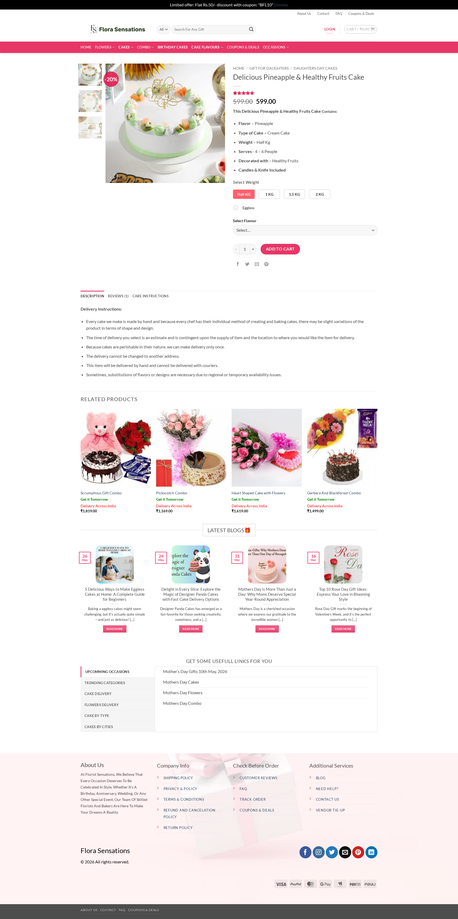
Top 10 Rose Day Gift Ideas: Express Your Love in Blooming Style (343, 594)
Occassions (274, 47)
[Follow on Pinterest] (358, 852)
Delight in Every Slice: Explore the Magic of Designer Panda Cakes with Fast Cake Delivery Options (191, 594)
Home (86, 47)
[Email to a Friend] (257, 264)
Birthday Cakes (173, 47)
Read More (115, 628)
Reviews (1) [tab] (118, 296)
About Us (304, 13)
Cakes (124, 47)
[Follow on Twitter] (332, 852)
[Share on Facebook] (238, 264)
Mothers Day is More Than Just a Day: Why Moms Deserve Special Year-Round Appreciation (267, 594)
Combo (143, 47)
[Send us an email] (345, 852)
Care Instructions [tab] (151, 296)
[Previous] (114, 123)
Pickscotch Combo (171, 493)
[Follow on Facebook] (305, 852)
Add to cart (280, 248)
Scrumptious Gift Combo (101, 493)
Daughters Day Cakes (315, 68)
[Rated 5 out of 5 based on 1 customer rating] (305, 93)
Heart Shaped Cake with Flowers (258, 493)
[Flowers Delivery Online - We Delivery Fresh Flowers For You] (115, 29)
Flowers (103, 47)
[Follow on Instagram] (319, 852)
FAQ (339, 13)
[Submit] (251, 29)
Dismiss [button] (281, 4)
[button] (360, 29)
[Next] (216, 123)
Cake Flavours (205, 47)
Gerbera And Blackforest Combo (334, 493)
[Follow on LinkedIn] (371, 852)
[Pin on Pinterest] (266, 264)
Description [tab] (92, 296)
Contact (323, 13)
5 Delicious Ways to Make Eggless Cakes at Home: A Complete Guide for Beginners (115, 594)
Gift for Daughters (269, 68)
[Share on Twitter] (247, 264)
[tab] (118, 671)
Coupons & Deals (361, 13)
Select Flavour (245, 220)
